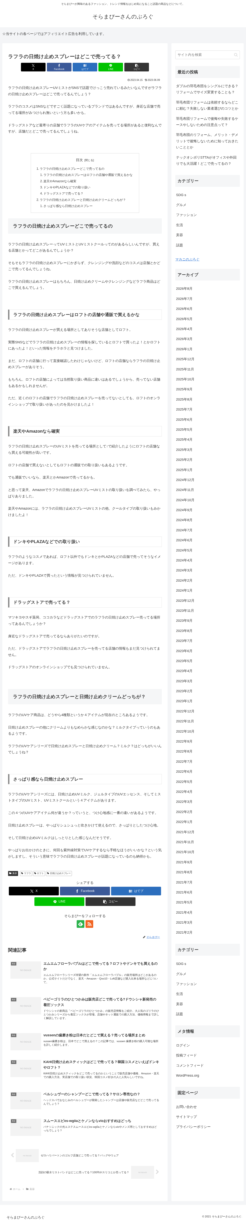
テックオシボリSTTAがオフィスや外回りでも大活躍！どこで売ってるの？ (206, 161)
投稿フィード (186, 1055)
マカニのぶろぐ (187, 259)
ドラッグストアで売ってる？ (63, 193)
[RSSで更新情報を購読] (89, 924)
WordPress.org (187, 1076)
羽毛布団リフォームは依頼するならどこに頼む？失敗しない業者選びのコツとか (207, 105)
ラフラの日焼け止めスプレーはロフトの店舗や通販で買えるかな (88, 174)
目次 (79, 160)
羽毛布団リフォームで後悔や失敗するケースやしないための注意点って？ (207, 122)
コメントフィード (190, 1065)
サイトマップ (186, 1117)
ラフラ (27, 873)
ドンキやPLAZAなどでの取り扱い (66, 187)
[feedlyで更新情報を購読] (80, 924)
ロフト (40, 873)
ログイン (183, 1045)
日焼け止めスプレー (60, 873)
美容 (14, 873)
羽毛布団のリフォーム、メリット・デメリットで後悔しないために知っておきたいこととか (207, 141)
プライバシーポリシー (193, 1127)
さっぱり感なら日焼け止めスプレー (68, 206)
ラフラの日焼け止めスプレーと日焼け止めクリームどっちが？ (83, 199)
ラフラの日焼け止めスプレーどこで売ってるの (72, 168)
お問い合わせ (186, 1107)
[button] (136, 67)
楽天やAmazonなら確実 (59, 181)
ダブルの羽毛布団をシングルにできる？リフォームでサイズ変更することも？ (207, 89)
